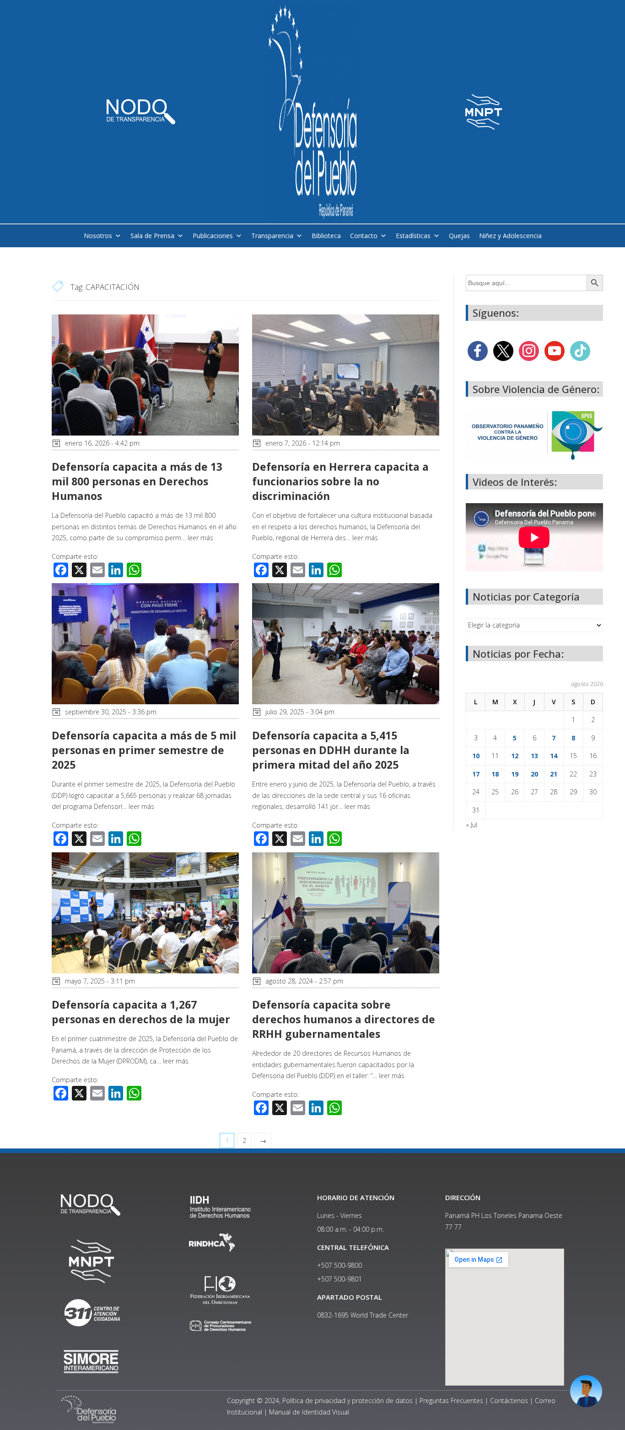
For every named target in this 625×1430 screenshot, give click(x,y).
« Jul (471, 824)
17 (476, 774)
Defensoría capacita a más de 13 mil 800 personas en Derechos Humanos (137, 481)
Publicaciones (213, 235)
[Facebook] (478, 350)
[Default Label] (554, 350)
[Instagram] (529, 350)
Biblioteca (326, 235)
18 (495, 774)
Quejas (459, 235)
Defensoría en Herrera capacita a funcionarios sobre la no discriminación (340, 481)
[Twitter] (503, 350)
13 (534, 755)
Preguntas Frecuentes (451, 1400)
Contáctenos (509, 1400)
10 (476, 755)
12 (514, 755)
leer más (200, 537)
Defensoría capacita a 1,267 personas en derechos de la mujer (142, 1011)
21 (553, 774)
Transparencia (272, 235)
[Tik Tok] (580, 350)
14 (553, 755)
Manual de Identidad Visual (309, 1412)
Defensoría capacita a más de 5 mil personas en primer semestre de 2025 (144, 750)
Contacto (363, 235)
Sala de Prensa (152, 235)
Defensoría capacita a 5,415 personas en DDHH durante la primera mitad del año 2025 (330, 750)
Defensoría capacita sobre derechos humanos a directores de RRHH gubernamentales (343, 1019)
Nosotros (98, 235)
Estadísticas (413, 235)
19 (514, 774)
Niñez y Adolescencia (510, 235)
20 (534, 774)
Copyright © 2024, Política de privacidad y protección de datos (320, 1400)
